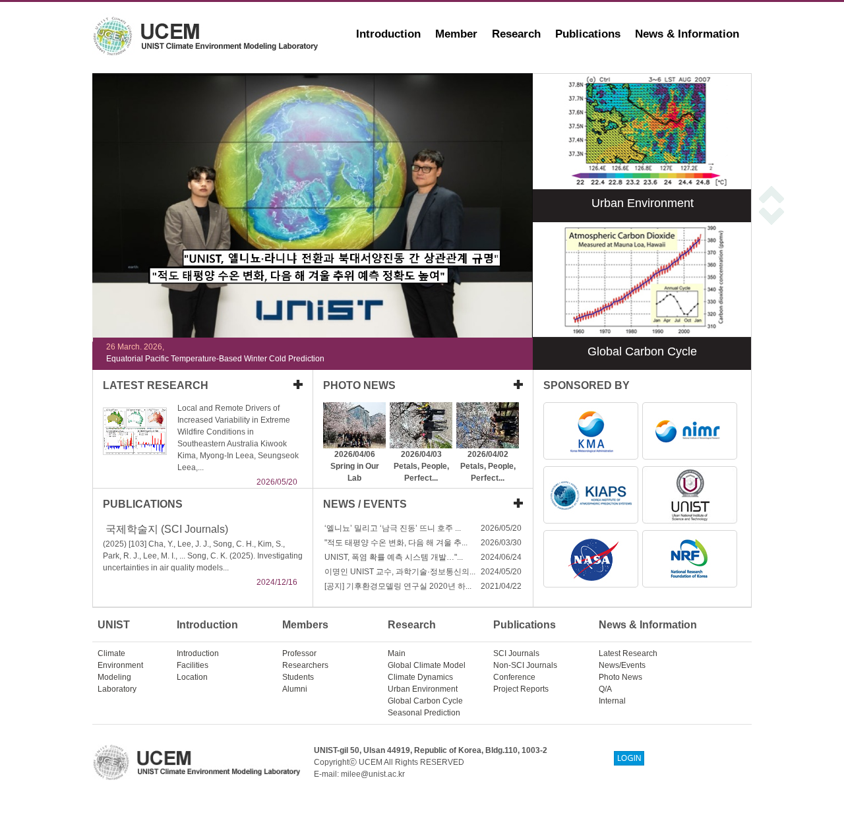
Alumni (294, 689)
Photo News (620, 677)
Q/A (605, 689)
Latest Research (628, 653)
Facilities (192, 665)
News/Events (622, 665)
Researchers (305, 665)
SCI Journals (516, 653)
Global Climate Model (427, 665)
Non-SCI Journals (525, 665)
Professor (299, 653)
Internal (612, 701)
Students (298, 677)
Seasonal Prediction (424, 712)
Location (192, 677)
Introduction (388, 34)
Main (397, 653)
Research (516, 34)
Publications (587, 34)
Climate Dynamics (420, 677)
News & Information (687, 34)
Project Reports (521, 689)
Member (456, 34)
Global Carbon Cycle (425, 701)
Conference (514, 677)
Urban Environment (423, 689)
